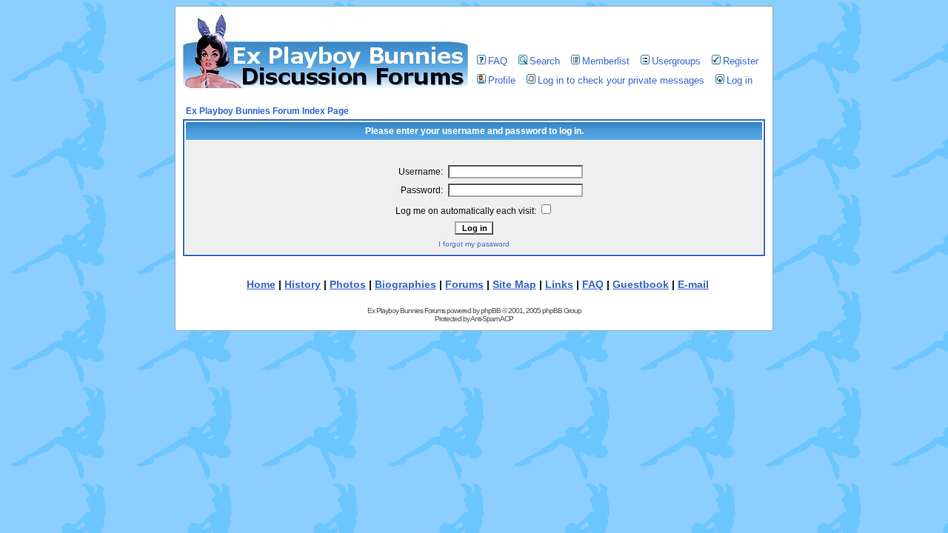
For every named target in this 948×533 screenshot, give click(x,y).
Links (559, 284)
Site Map (514, 284)
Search (545, 61)
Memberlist (606, 61)
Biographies (405, 284)
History (302, 284)
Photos (348, 284)
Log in (739, 80)
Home (261, 284)
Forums (464, 284)
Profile (501, 80)
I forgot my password (474, 244)
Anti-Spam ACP (491, 319)
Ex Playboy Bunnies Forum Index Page (267, 111)
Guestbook (640, 284)
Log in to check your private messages (621, 80)
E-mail (693, 284)
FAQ (497, 61)
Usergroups (676, 61)
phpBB (491, 310)
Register (740, 61)
